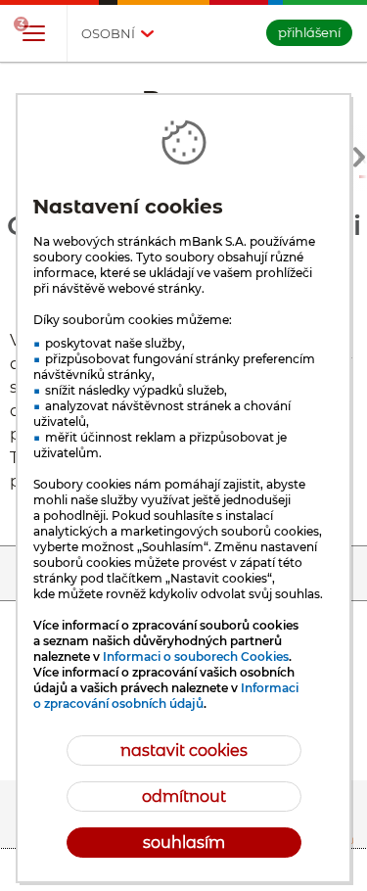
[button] (33, 34)
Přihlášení (309, 32)
